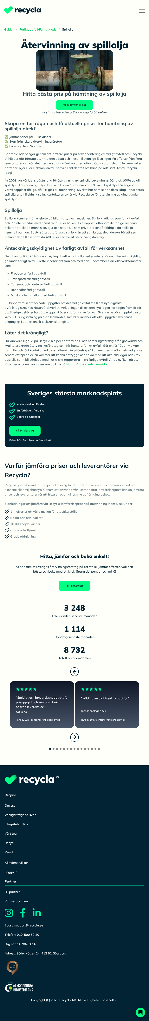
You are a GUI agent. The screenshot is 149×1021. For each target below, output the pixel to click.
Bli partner (12, 892)
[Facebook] (26, 915)
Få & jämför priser (74, 104)
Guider (9, 29)
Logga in (11, 872)
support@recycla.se (28, 925)
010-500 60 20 (28, 935)
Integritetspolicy (16, 824)
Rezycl (9, 843)
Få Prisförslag (25, 430)
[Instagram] (12, 915)
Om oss (10, 805)
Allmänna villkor (16, 863)
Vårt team (12, 833)
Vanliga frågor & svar (20, 815)
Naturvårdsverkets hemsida (86, 364)
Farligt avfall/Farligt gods (37, 29)
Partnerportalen (16, 901)
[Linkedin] (40, 915)
